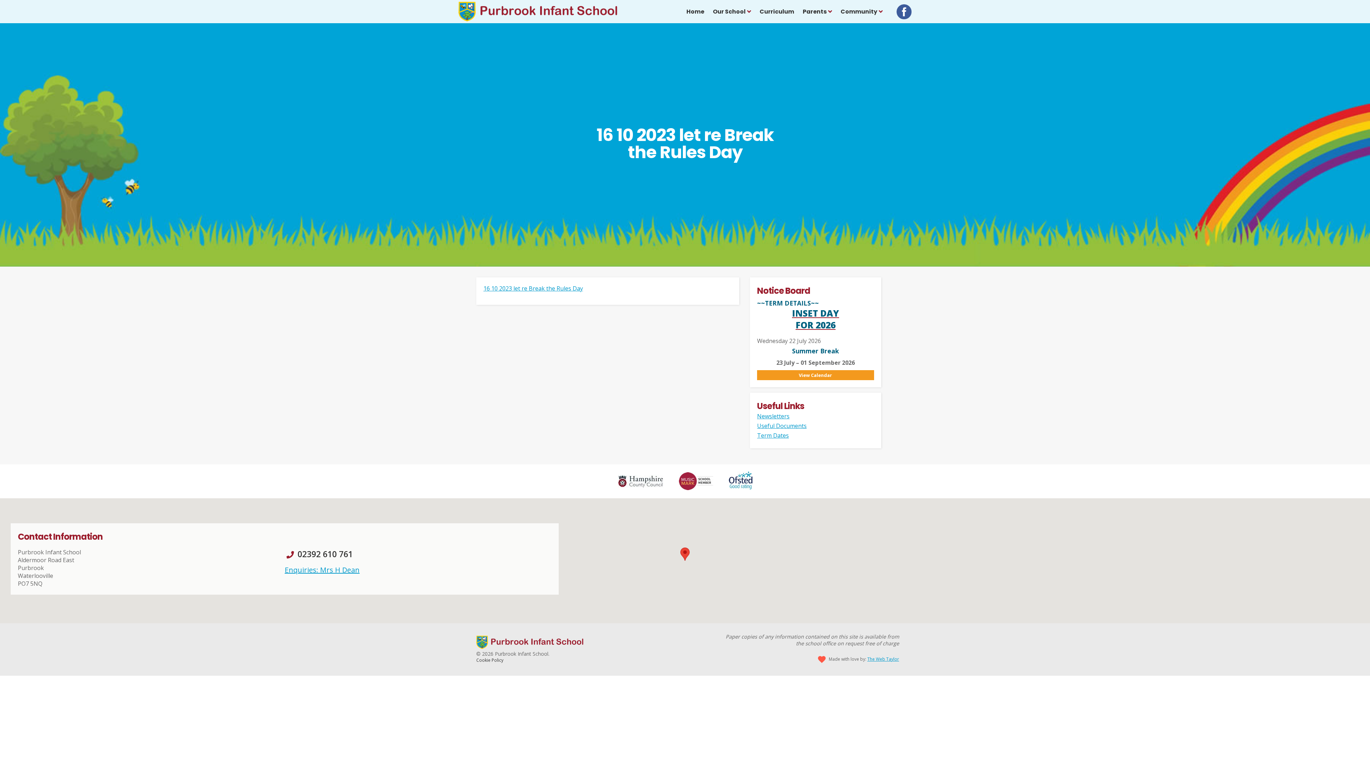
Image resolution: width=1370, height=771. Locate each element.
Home (695, 11)
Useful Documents (782, 426)
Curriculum (777, 11)
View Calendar (815, 375)
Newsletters (773, 416)
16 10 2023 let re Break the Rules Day (533, 288)
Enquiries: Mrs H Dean (322, 570)
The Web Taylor (883, 659)
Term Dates (773, 435)
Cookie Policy (489, 660)
